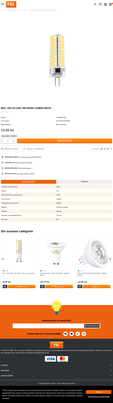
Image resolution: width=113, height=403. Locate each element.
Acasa (3, 10)
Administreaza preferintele (99, 397)
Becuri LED (11, 10)
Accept (99, 392)
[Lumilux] (11, 4)
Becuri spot (22, 10)
